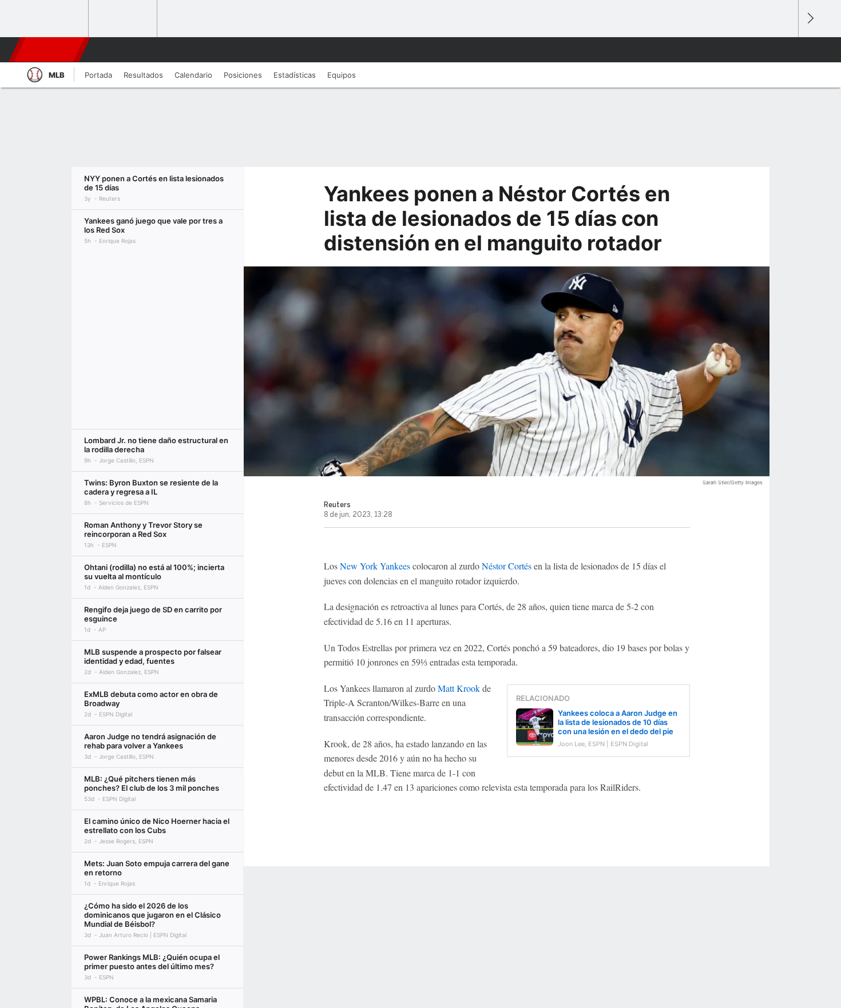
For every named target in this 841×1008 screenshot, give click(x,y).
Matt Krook (459, 688)
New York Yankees (375, 566)
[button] (784, 49)
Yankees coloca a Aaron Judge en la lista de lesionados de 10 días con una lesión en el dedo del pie (617, 722)
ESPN (50, 49)
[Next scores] (809, 18)
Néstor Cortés (506, 566)
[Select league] (55, 18)
